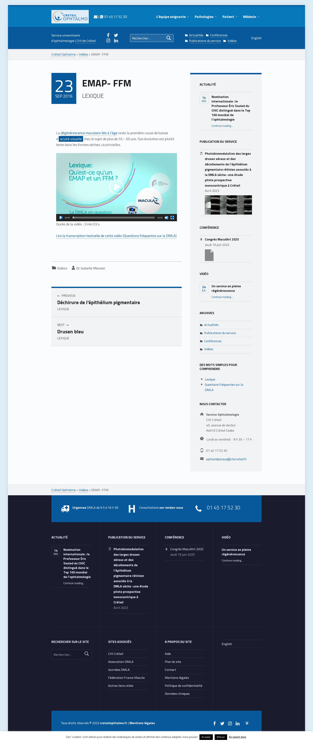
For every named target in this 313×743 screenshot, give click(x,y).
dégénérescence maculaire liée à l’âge (89, 133)
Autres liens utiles (120, 685)
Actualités (196, 35)
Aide (168, 653)
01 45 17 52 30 (115, 16)
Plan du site (173, 661)
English (256, 37)
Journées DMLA (119, 669)
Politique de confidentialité (183, 685)
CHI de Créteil (86, 40)
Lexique (210, 379)
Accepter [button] (206, 737)
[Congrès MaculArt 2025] (209, 254)
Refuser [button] (221, 737)
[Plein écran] (172, 217)
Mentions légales (177, 677)
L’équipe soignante (171, 16)
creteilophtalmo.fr (113, 722)
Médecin (249, 16)
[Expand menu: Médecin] (258, 17)
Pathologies (204, 16)
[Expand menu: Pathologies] (216, 17)
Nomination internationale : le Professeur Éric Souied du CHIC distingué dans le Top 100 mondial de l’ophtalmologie (231, 108)
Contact (170, 669)
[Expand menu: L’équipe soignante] (188, 17)
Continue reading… (222, 126)
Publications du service (205, 40)
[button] (116, 187)
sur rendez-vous (171, 507)
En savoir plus (237, 737)
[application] (116, 187)
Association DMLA (120, 661)
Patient (228, 16)
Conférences (219, 35)
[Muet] (166, 217)
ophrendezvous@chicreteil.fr (226, 459)
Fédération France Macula (126, 677)
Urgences (79, 507)
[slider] (114, 218)
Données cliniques (177, 693)
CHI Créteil (115, 653)
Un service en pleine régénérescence (226, 288)
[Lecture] (61, 217)
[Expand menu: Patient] (236, 17)
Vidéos (232, 40)
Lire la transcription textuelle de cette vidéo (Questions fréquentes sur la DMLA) (116, 235)
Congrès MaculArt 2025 (222, 239)
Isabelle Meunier (93, 268)
